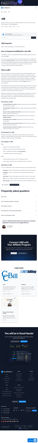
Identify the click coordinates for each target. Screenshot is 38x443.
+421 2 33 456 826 (6, 408)
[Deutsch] (1, 421)
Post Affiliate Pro (14, 24)
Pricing (7, 374)
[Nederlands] (12, 421)
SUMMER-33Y (15, 4)
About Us (31, 373)
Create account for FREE (14, 184)
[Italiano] (10, 421)
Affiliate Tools (19, 396)
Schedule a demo (24, 341)
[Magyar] (9, 421)
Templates (6, 389)
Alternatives (7, 382)
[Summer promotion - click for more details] (19, 3)
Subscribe (33, 37)
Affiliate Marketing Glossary (6, 393)
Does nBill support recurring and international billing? (11, 210)
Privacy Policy (30, 425)
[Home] (1, 11)
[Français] (7, 421)
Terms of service (17, 425)
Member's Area (19, 375)
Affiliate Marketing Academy (6, 391)
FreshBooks (5, 170)
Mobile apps (7, 380)
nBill (9, 11)
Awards (31, 375)
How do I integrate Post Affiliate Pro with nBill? (10, 201)
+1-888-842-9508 (6, 410)
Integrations (5, 11)
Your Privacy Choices (24, 428)
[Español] (5, 421)
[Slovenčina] (17, 421)
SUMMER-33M (6, 4)
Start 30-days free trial (15, 341)
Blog (6, 387)
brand (24, 81)
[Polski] (14, 421)
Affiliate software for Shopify (19, 387)
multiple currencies (7, 117)
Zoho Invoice (5, 176)
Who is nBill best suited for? (6, 206)
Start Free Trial (13, 253)
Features (6, 376)
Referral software (19, 394)
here (7, 56)
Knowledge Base (19, 373)
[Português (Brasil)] (16, 421)
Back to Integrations (5, 184)
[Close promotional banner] (37, 1)
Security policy (24, 425)
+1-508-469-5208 (6, 412)
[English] (3, 421)
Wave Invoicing (6, 180)
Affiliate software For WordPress (19, 392)
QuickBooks (5, 172)
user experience (22, 151)
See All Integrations (22, 253)
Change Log (19, 377)
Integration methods (6, 378)
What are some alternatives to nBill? (8, 215)
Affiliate (10, 26)
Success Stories (31, 377)
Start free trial (15, 401)
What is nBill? (3, 196)
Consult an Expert (22, 401)
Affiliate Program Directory (6, 395)
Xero (4, 178)
